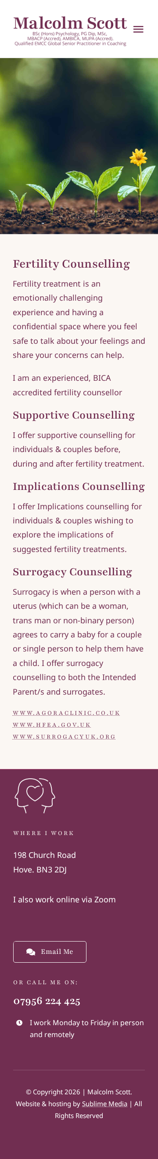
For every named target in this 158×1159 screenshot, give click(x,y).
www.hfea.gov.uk (52, 725)
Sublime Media (104, 1103)
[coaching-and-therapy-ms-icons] (35, 778)
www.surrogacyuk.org (64, 737)
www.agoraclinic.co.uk (67, 713)
